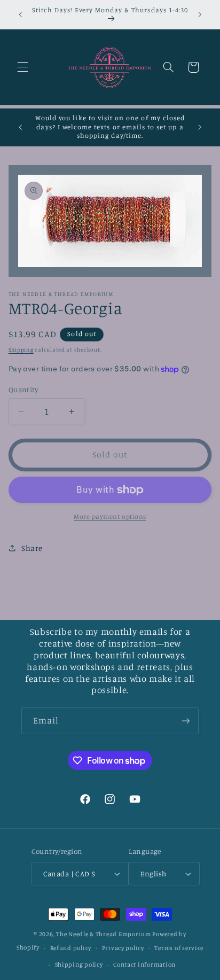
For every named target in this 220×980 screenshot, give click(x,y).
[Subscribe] (186, 720)
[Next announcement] (199, 14)
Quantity (23, 389)
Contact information (144, 964)
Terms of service (178, 948)
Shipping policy (79, 964)
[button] (22, 67)
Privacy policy (123, 948)
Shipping (21, 349)
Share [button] (32, 548)
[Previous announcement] (20, 14)
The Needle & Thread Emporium (103, 934)
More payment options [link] (110, 516)
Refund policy (71, 948)
